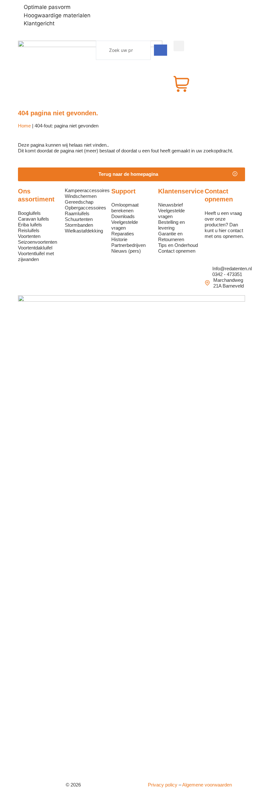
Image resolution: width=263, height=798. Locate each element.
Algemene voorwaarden (207, 784)
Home (24, 125)
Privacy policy (162, 784)
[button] (131, 174)
